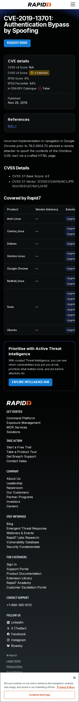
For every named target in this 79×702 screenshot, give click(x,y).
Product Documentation (24, 573)
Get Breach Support (21, 456)
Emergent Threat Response (27, 528)
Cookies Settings (39, 694)
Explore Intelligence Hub (30, 382)
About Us (14, 479)
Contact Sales (17, 461)
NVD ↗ (12, 126)
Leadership (14, 483)
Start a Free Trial (19, 447)
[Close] (74, 677)
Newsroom (15, 488)
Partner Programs (20, 497)
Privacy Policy (14, 666)
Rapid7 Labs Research (23, 537)
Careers (12, 506)
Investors (13, 501)
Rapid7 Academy (19, 583)
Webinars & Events (20, 533)
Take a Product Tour (22, 452)
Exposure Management (23, 423)
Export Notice (14, 672)
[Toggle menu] (73, 4)
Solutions (13, 432)
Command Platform (21, 418)
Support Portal (17, 569)
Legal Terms (14, 661)
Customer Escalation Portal (26, 587)
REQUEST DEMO (17, 43)
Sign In (12, 564)
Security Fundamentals (23, 547)
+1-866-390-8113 (19, 605)
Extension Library (19, 578)
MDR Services (17, 427)
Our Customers (18, 492)
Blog (10, 524)
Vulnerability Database (23, 542)
